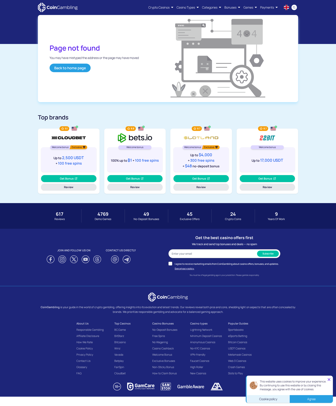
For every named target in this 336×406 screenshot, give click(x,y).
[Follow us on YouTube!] (85, 259)
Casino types (199, 323)
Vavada (118, 354)
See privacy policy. (184, 268)
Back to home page (70, 68)
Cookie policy (268, 399)
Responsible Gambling (90, 329)
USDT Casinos (236, 348)
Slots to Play (235, 373)
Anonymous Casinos (202, 342)
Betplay (119, 361)
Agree (311, 399)
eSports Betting (237, 336)
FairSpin (119, 367)
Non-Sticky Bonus (163, 367)
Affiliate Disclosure (87, 336)
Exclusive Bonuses (163, 361)
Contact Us (83, 361)
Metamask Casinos (240, 354)
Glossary (81, 367)
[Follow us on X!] (74, 259)
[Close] (329, 379)
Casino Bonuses (163, 323)
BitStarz (119, 336)
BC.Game (120, 329)
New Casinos (198, 373)
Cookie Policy (84, 348)
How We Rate (84, 342)
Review (74, 188)
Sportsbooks (235, 329)
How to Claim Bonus (164, 373)
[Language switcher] (286, 7)
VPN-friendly (197, 354)
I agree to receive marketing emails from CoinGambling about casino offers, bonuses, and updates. (227, 264)
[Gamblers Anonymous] (217, 386)
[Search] (294, 7)
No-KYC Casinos (200, 348)
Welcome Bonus (162, 354)
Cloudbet (120, 373)
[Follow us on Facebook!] (50, 259)
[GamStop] (166, 386)
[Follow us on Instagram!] (62, 259)
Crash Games (236, 367)
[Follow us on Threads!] (97, 259)
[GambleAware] (190, 386)
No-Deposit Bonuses (164, 329)
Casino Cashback (163, 348)
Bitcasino (120, 342)
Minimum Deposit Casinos (206, 336)
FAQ (78, 373)
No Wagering (160, 342)
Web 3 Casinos (237, 361)
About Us (82, 323)
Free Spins (158, 336)
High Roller (196, 367)
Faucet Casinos (199, 361)
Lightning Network (201, 329)
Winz (117, 348)
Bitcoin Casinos (237, 342)
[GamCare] (140, 386)
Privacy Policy (84, 354)
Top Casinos (122, 323)
